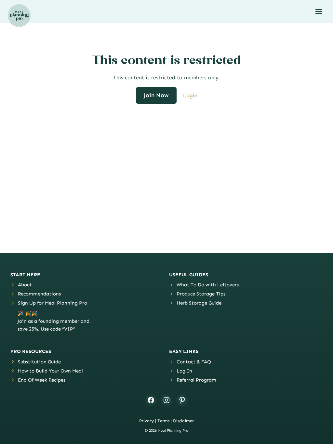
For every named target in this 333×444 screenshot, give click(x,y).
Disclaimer (183, 420)
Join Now (156, 95)
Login (190, 95)
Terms (163, 420)
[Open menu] (318, 11)
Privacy (146, 420)
